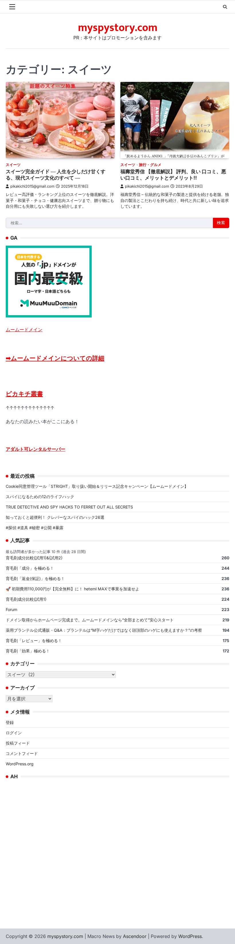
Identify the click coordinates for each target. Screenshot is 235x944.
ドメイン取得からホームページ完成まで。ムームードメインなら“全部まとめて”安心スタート (90, 619)
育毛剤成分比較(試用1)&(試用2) (34, 557)
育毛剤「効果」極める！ (28, 650)
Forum (11, 609)
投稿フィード (18, 743)
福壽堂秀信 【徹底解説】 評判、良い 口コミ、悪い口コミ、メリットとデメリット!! (173, 174)
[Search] (225, 7)
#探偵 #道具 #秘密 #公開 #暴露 (34, 527)
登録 (10, 722)
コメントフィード (22, 753)
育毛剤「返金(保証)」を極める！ (35, 578)
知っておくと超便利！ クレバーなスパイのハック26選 (55, 517)
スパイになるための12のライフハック (40, 496)
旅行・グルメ (150, 165)
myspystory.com (117, 28)
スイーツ (13, 165)
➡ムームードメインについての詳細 (55, 358)
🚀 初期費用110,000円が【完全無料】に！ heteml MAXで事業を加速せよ (72, 588)
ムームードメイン (24, 329)
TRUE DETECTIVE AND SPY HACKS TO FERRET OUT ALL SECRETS (69, 506)
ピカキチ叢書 (24, 393)
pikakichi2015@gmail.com (32, 186)
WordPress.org (20, 763)
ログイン (14, 732)
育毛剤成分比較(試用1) (26, 599)
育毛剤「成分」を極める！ (30, 568)
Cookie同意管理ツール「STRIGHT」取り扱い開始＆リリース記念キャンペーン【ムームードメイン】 (97, 486)
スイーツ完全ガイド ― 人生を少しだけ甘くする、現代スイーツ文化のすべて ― (55, 174)
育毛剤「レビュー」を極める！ (34, 640)
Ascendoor (134, 936)
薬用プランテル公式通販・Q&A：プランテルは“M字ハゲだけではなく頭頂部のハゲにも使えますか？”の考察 (104, 630)
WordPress (190, 936)
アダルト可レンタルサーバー (35, 449)
